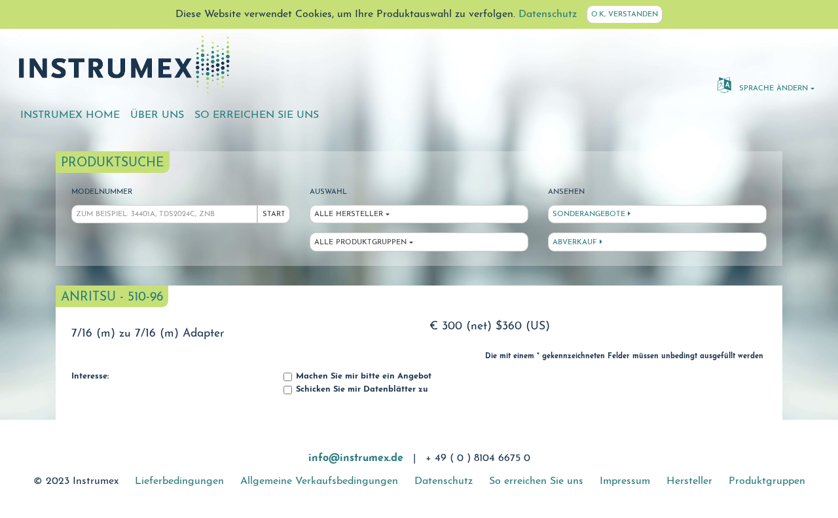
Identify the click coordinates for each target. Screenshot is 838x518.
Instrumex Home (70, 115)
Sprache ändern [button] (772, 88)
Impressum (625, 481)
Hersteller (689, 481)
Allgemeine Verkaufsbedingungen (319, 481)
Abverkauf (576, 242)
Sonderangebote (590, 214)
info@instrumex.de (355, 458)
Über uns (157, 115)
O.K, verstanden (624, 14)
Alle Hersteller (348, 214)
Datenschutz (548, 14)
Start (274, 214)
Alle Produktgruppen (360, 242)
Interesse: (90, 376)
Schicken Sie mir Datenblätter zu (360, 390)
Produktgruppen (767, 481)
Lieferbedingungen (179, 481)
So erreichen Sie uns (256, 115)
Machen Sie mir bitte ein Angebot (362, 376)
